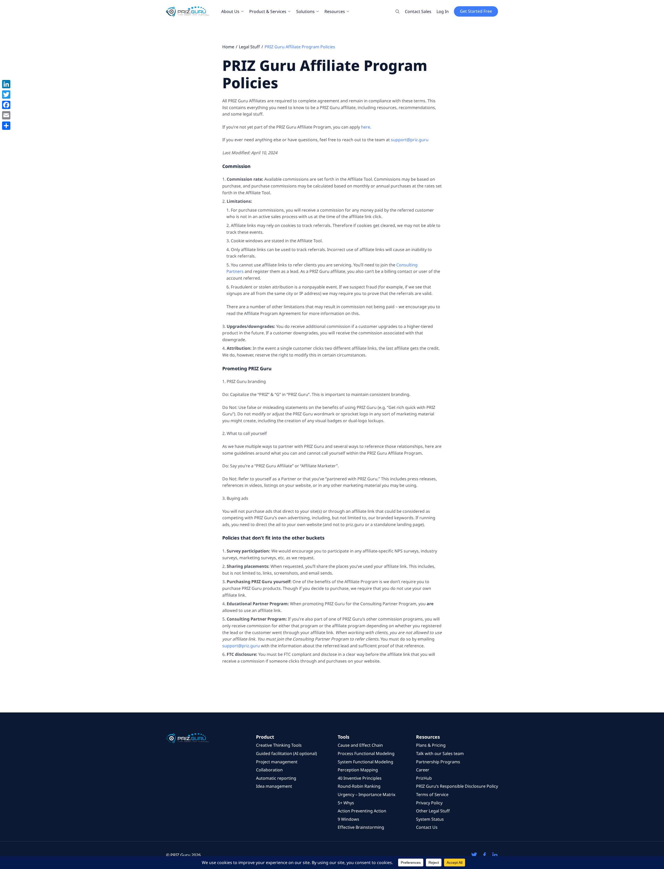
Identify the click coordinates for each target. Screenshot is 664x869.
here (365, 127)
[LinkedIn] (6, 84)
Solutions (305, 11)
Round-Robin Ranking (359, 786)
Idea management (274, 786)
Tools (343, 737)
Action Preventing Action (362, 811)
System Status (430, 819)
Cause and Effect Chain (360, 745)
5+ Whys (346, 803)
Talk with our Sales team (440, 753)
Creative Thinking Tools (279, 745)
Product (265, 737)
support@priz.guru (409, 140)
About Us (230, 11)
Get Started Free (476, 11)
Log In (443, 11)
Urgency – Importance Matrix (366, 794)
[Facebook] (6, 105)
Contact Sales (418, 11)
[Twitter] (6, 94)
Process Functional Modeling (366, 753)
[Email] (6, 115)
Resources (334, 11)
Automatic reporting (276, 778)
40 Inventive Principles (360, 778)
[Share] (6, 125)
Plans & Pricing (431, 745)
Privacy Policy (429, 803)
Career (422, 770)
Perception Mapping (358, 770)
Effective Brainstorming (361, 827)
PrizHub (424, 778)
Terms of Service (432, 794)
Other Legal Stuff (433, 811)
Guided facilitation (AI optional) (286, 753)
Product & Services (267, 11)
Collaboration (269, 770)
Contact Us (427, 827)
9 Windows (348, 819)
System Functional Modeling (365, 762)
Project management (277, 762)
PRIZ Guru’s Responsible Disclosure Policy (457, 786)
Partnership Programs (438, 762)
